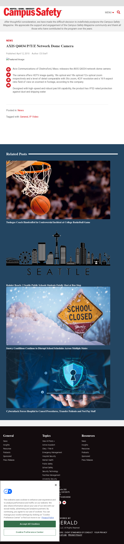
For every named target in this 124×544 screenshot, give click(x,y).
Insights (6, 445)
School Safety (47, 468)
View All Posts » (48, 441)
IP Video (33, 116)
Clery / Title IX (47, 449)
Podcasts (6, 453)
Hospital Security (49, 456)
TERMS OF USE (60, 535)
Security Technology (50, 471)
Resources (7, 449)
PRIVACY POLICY (75, 535)
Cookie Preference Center (30, 532)
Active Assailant (48, 445)
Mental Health (47, 460)
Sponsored (7, 456)
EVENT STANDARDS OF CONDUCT (79, 532)
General (24, 116)
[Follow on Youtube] (64, 502)
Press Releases (9, 460)
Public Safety (47, 464)
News (9, 40)
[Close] (55, 485)
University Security (49, 479)
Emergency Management (52, 453)
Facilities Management (51, 475)
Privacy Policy (48, 517)
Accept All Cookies (30, 524)
